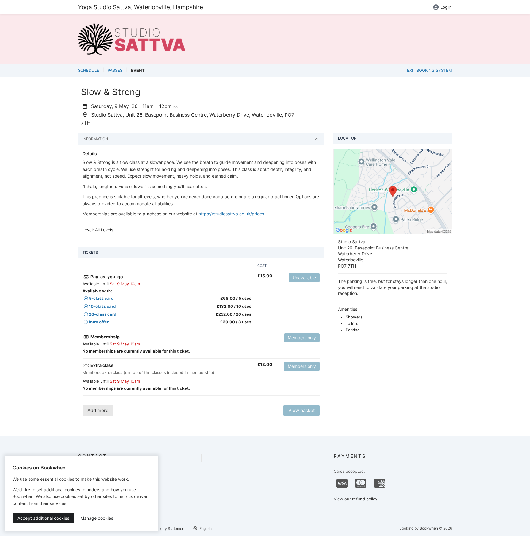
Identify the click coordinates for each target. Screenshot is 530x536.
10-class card (102, 306)
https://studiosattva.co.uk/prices (231, 213)
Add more (98, 410)
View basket (301, 410)
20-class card (102, 314)
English (205, 528)
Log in (446, 7)
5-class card (101, 298)
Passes (115, 70)
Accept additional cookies (43, 518)
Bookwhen (429, 528)
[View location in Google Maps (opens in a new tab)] (393, 191)
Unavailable (304, 277)
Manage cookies (96, 518)
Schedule (88, 70)
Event (138, 70)
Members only (302, 337)
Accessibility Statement (165, 528)
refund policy (364, 498)
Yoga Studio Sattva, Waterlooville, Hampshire (140, 7)
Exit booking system (429, 70)
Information (95, 139)
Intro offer (99, 321)
